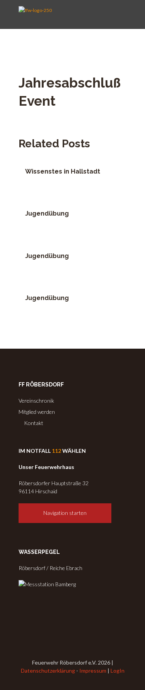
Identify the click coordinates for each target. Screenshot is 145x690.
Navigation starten (65, 512)
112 (56, 450)
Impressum (92, 670)
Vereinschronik (36, 400)
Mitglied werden (37, 411)
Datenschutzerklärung (48, 670)
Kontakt (33, 423)
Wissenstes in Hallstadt (62, 171)
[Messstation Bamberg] (47, 584)
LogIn (118, 670)
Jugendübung (47, 213)
